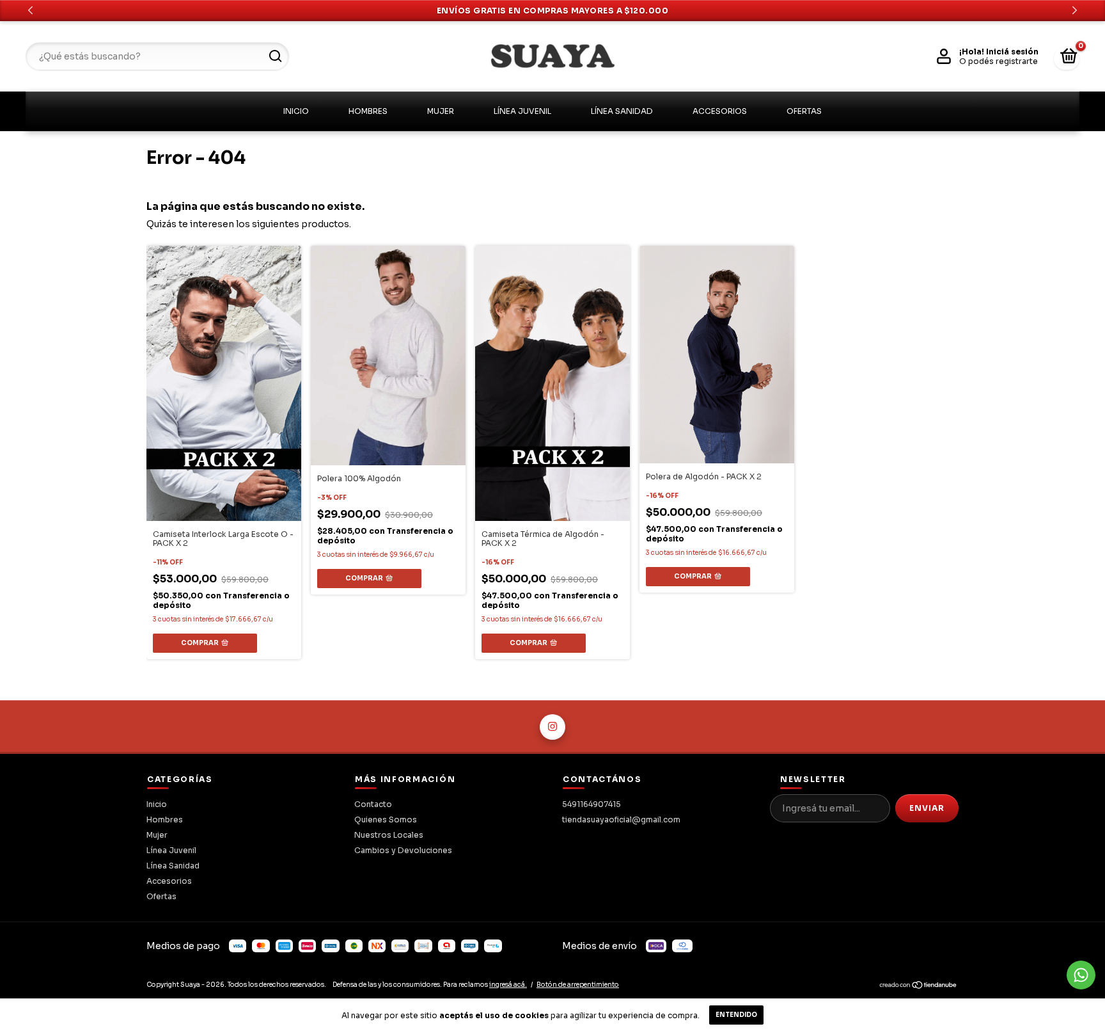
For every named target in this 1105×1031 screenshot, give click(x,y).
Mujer (440, 111)
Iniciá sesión (1012, 51)
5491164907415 (591, 804)
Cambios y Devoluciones (403, 850)
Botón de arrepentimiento (578, 984)
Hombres (368, 111)
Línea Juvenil (522, 111)
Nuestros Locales (388, 835)
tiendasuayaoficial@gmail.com (621, 819)
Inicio (296, 111)
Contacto (373, 804)
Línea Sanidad (622, 111)
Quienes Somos (385, 819)
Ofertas (804, 111)
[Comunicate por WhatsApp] (1081, 975)
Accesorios (720, 111)
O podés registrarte (998, 61)
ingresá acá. (508, 984)
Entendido (736, 1015)
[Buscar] (274, 56)
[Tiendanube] (919, 987)
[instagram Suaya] (552, 727)
